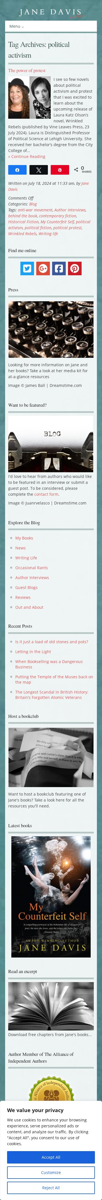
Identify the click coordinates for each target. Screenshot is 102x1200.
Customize (51, 1172)
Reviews (23, 597)
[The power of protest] (29, 117)
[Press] (51, 329)
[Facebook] (59, 268)
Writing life (48, 233)
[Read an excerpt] (51, 1033)
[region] (51, 1150)
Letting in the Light (33, 651)
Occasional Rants (31, 567)
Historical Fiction (23, 221)
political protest (67, 227)
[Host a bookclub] (51, 757)
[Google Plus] (43, 268)
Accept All (51, 1157)
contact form (46, 494)
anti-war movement (35, 210)
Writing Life (26, 557)
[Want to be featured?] (50, 470)
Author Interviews (70, 210)
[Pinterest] (75, 268)
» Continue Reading (26, 156)
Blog (33, 204)
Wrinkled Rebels (22, 233)
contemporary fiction (57, 215)
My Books (24, 538)
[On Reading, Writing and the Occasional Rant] (51, 12)
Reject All (51, 1187)
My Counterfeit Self (57, 221)
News (20, 548)
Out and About (29, 607)
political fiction (38, 227)
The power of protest (26, 70)
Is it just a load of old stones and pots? (51, 641)
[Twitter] (27, 268)
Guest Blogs (26, 587)
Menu (14, 26)
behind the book (22, 215)
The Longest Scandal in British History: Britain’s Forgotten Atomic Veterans (51, 694)
